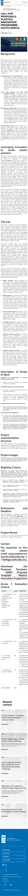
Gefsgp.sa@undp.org (14, 559)
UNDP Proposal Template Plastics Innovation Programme (14, 575)
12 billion (10, 118)
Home (2, 6)
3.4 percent (10, 128)
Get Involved (6, 860)
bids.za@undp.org (19, 515)
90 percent (10, 130)
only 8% (6, 96)
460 (14, 84)
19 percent (6, 137)
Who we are (6, 850)
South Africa (7, 2)
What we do (6, 853)
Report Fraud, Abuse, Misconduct (10, 874)
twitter (8, 884)
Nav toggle (25, 2)
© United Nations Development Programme (11, 890)
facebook (5, 884)
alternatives (9, 160)
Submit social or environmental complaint (12, 876)
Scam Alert (5, 879)
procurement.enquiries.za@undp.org (14, 555)
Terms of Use (5, 881)
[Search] (6, 868)
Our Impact (6, 856)
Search (23, 2)
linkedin (10, 884)
